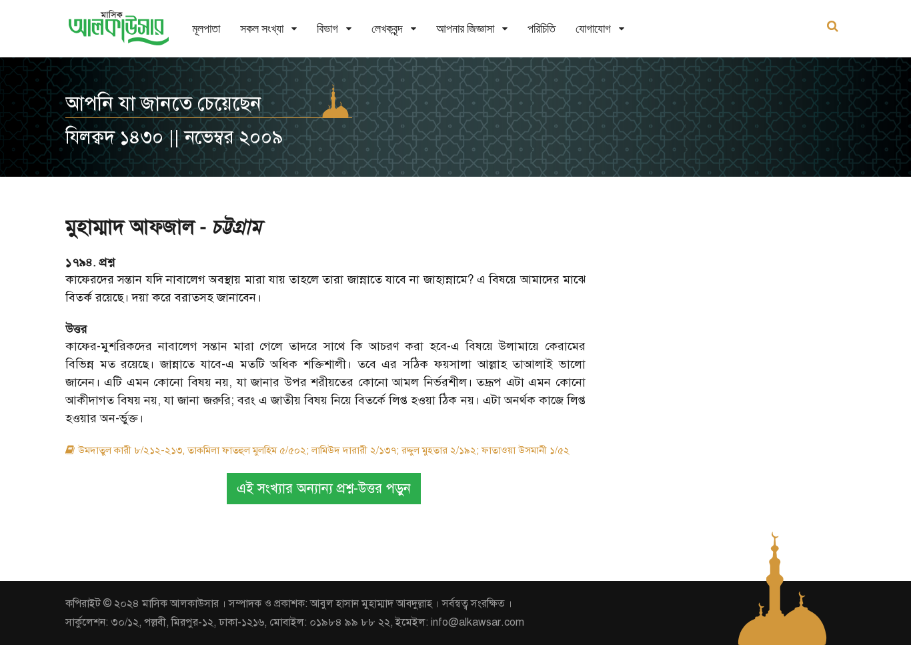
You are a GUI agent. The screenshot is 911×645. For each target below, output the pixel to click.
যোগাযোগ (593, 28)
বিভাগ (327, 28)
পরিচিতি (542, 28)
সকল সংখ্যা (261, 28)
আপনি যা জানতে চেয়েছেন (163, 103)
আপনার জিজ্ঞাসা (465, 28)
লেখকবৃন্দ (387, 28)
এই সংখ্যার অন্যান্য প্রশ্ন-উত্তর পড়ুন (324, 488)
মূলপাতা (206, 28)
